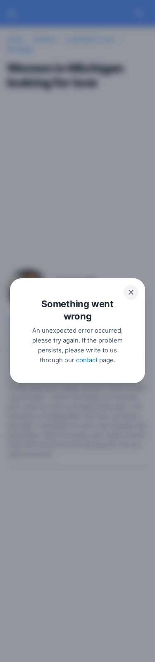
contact (87, 360)
